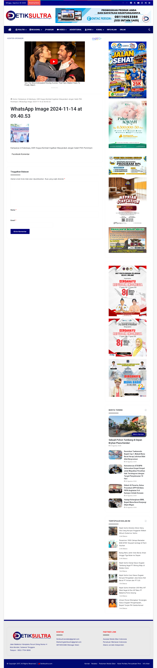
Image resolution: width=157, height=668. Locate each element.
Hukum (50, 30)
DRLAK (123, 30)
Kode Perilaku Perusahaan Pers (129, 664)
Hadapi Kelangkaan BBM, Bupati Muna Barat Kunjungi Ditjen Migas (135, 502)
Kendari (16, 647)
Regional (35, 30)
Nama (13, 210)
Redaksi (94, 664)
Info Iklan (112, 30)
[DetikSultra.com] (29, 15)
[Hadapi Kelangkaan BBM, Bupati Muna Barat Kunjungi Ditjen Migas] (115, 503)
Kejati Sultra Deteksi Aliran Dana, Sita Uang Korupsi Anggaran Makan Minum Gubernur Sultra (132, 530)
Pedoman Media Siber (107, 664)
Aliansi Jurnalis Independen (113, 645)
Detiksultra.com (46, 664)
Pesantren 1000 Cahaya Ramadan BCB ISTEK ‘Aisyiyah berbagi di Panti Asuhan (132, 542)
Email (13, 220)
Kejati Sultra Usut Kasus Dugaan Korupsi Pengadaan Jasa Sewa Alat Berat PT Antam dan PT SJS (132, 577)
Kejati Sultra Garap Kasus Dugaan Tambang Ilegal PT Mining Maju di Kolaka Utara (132, 565)
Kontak (87, 664)
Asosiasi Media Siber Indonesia (115, 639)
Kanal (99, 30)
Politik (21, 30)
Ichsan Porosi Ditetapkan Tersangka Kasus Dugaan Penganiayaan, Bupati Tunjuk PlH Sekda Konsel (132, 602)
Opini (89, 30)
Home (14, 99)
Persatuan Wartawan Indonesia (115, 642)
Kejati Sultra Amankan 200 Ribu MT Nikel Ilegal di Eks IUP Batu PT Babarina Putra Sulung (132, 590)
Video (62, 30)
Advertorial (76, 30)
